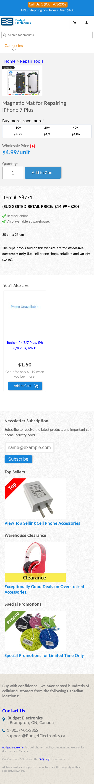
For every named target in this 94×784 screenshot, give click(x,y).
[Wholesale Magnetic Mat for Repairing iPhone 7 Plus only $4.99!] (22, 80)
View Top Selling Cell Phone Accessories (42, 523)
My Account (86, 22)
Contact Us (13, 711)
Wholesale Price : (19, 146)
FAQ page (44, 759)
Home (10, 61)
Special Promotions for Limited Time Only (44, 656)
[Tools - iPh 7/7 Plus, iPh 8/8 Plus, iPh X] (24, 314)
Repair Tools (31, 61)
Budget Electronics (13, 747)
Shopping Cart (74, 22)
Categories (14, 46)
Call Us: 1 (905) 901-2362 (47, 4)
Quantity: (10, 164)
